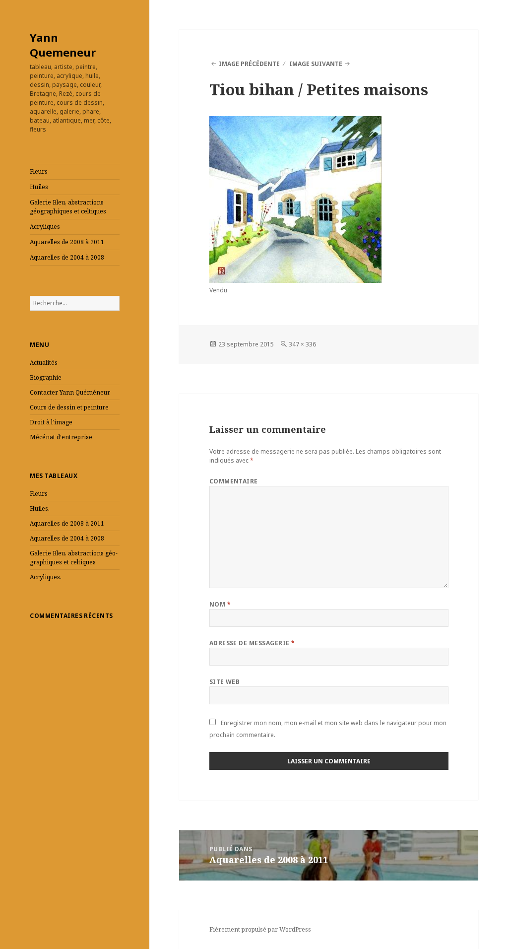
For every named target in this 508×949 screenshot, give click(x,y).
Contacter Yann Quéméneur (70, 392)
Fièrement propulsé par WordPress (260, 929)
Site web (224, 682)
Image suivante (315, 64)
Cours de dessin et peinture (69, 407)
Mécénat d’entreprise (61, 437)
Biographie (46, 377)
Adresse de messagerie (252, 643)
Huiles (39, 187)
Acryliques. (46, 577)
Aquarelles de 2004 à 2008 (67, 257)
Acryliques (45, 226)
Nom (220, 604)
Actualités (44, 362)
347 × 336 (302, 344)
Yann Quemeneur (63, 45)
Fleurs (39, 171)
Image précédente (249, 64)
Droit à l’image (51, 422)
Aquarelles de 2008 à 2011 (67, 242)
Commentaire (233, 481)
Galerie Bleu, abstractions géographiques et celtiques (68, 206)
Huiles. (40, 508)
